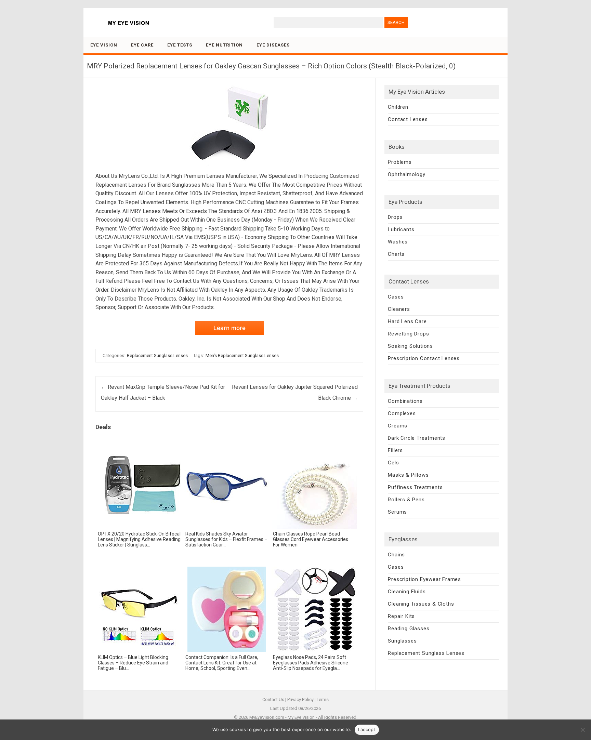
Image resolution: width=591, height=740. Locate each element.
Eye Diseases (273, 45)
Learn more (229, 328)
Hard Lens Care (407, 321)
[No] (582, 729)
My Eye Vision (301, 717)
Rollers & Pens (406, 500)
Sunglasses (402, 641)
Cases (396, 297)
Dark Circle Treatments (416, 438)
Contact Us (273, 699)
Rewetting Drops (408, 334)
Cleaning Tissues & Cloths (421, 604)
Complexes (402, 413)
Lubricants (401, 229)
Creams (397, 426)
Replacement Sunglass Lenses (157, 355)
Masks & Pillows (408, 475)
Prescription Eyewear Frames (424, 579)
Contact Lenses (408, 119)
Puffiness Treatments (415, 487)
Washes (398, 242)
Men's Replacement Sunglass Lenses (242, 355)
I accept (367, 729)
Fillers (395, 450)
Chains (396, 555)
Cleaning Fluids (406, 592)
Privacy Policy (300, 699)
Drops (395, 217)
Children (398, 107)
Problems (399, 162)
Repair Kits (401, 616)
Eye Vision (103, 45)
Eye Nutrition (224, 45)
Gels (393, 463)
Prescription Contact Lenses (424, 358)
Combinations (405, 401)
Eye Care (142, 45)
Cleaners (399, 309)
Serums (397, 512)
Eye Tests (179, 45)
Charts (396, 254)
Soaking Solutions (410, 346)
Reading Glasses (408, 628)
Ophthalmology (406, 174)
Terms (323, 699)
